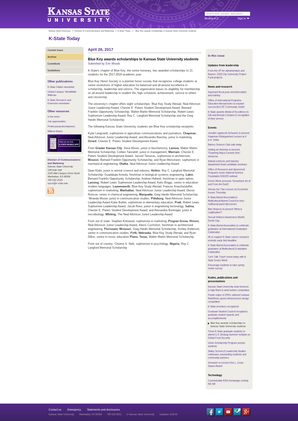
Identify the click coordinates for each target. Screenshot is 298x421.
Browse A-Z (211, 18)
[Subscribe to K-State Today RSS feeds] (51, 193)
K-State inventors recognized (223, 306)
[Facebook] (210, 411)
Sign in (242, 18)
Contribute (54, 63)
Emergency (74, 409)
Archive (52, 57)
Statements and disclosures (103, 409)
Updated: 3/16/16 (168, 414)
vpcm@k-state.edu (58, 183)
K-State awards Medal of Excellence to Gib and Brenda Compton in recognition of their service (228, 115)
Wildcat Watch (55, 131)
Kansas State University (84, 14)
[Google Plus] (246, 411)
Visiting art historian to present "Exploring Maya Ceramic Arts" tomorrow (224, 153)
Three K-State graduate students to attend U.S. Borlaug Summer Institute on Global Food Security (229, 334)
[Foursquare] (237, 411)
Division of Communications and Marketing (94, 31)
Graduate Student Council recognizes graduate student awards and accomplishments (228, 314)
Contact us (55, 409)
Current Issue (55, 50)
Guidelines (54, 70)
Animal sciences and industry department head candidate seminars (227, 163)
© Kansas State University (140, 414)
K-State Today (124, 31)
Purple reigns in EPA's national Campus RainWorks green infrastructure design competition (228, 298)
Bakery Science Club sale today (225, 144)
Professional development (61, 126)
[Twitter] (219, 411)
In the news (54, 116)
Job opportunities (57, 121)
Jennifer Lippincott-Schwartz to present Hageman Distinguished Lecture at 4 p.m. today (228, 136)
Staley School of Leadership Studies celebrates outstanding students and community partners (227, 354)
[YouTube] (228, 411)
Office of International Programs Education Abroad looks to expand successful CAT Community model (226, 103)
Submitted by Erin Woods (104, 63)
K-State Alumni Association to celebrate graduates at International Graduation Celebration (228, 228)
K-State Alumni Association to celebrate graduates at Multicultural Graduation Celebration (228, 248)
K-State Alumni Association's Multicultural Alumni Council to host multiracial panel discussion (226, 200)
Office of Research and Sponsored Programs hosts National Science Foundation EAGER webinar (226, 172)
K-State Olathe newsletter (61, 87)
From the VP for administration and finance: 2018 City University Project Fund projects (227, 74)
